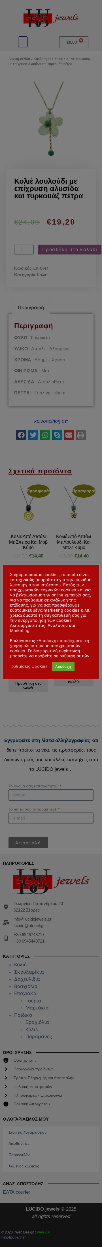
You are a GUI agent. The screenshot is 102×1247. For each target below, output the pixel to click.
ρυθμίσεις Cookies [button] (29, 666)
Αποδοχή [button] (63, 666)
